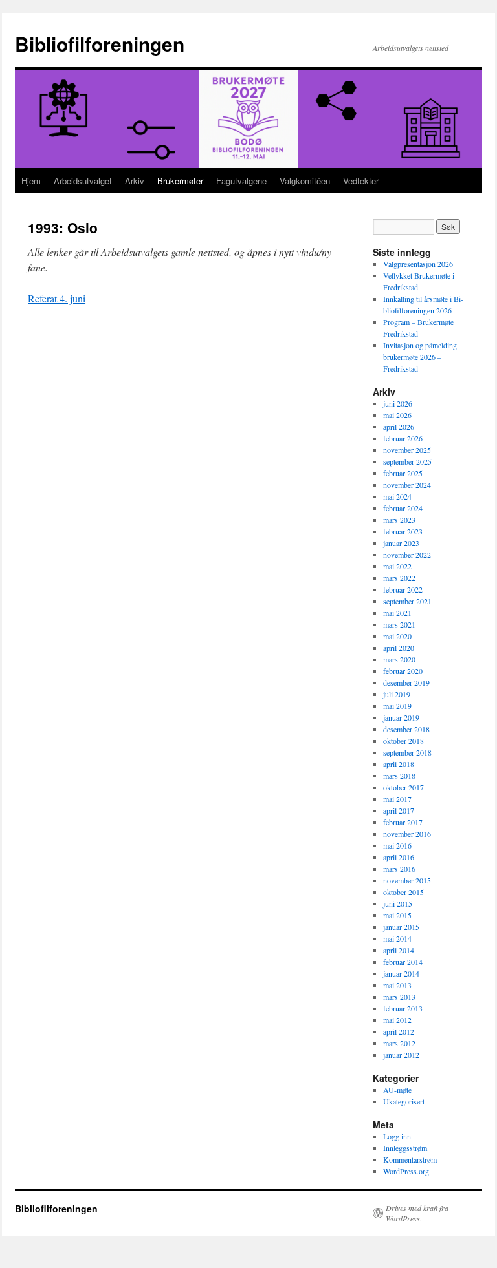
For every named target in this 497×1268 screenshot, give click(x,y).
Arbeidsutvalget (83, 180)
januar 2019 (401, 717)
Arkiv (134, 180)
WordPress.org (406, 1171)
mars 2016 (399, 868)
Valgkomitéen (305, 180)
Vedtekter (361, 180)
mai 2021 (397, 613)
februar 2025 (403, 473)
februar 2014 (403, 961)
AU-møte (397, 1089)
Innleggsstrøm (405, 1148)
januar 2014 (401, 973)
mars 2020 (399, 659)
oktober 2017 (403, 787)
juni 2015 (397, 903)
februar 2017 (403, 822)
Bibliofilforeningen (99, 44)
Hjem (31, 180)
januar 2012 (401, 1055)
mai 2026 (397, 415)
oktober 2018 (403, 740)
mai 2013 (397, 985)
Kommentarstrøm (410, 1159)
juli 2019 (396, 694)
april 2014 (398, 950)
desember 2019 (406, 682)
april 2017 (398, 810)
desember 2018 (406, 729)
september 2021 (407, 601)
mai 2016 (397, 845)
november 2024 (407, 485)
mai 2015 (397, 915)
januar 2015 (401, 927)
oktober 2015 (403, 892)
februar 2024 (403, 508)
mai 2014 (397, 938)
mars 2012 (399, 1043)
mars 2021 (399, 624)
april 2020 (398, 647)
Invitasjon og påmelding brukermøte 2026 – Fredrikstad (420, 357)
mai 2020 (397, 636)
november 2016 (407, 834)
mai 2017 (397, 799)
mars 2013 (399, 996)
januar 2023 (401, 543)
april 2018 (398, 764)
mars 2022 (399, 578)
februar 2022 (403, 589)
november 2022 (407, 554)
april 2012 (398, 1031)
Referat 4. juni (56, 298)
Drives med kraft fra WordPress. (417, 1213)
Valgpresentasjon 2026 (418, 264)
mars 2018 (399, 775)
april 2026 (398, 426)
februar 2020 (403, 671)
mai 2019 (397, 706)
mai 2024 (397, 496)
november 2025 (407, 450)
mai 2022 (397, 566)
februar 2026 (403, 438)
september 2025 (407, 461)
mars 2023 (399, 519)
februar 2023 (403, 531)
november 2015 (407, 880)
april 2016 (398, 857)
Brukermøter (180, 180)
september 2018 (407, 752)
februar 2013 (403, 1008)
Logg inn (397, 1136)
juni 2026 (397, 403)
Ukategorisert (404, 1101)
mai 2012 (397, 1020)
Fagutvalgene (241, 180)
